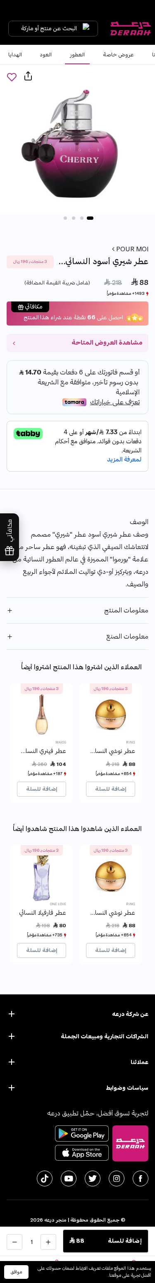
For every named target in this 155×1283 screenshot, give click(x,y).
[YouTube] (68, 1178)
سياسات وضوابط (127, 1088)
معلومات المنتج (126, 610)
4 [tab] (65, 218)
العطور (77, 54)
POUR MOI (131, 249)
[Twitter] (92, 1178)
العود (46, 54)
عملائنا (139, 1062)
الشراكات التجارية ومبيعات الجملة (104, 1036)
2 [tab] (81, 218)
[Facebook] (140, 1178)
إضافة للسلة (110, 789)
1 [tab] (90, 218)
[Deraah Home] (130, 29)
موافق (16, 1272)
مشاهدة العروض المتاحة (107, 343)
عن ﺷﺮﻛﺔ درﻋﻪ (130, 1014)
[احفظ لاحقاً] (12, 77)
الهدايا (15, 54)
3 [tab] (73, 218)
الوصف (139, 522)
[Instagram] (116, 1178)
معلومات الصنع (127, 636)
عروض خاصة (118, 54)
